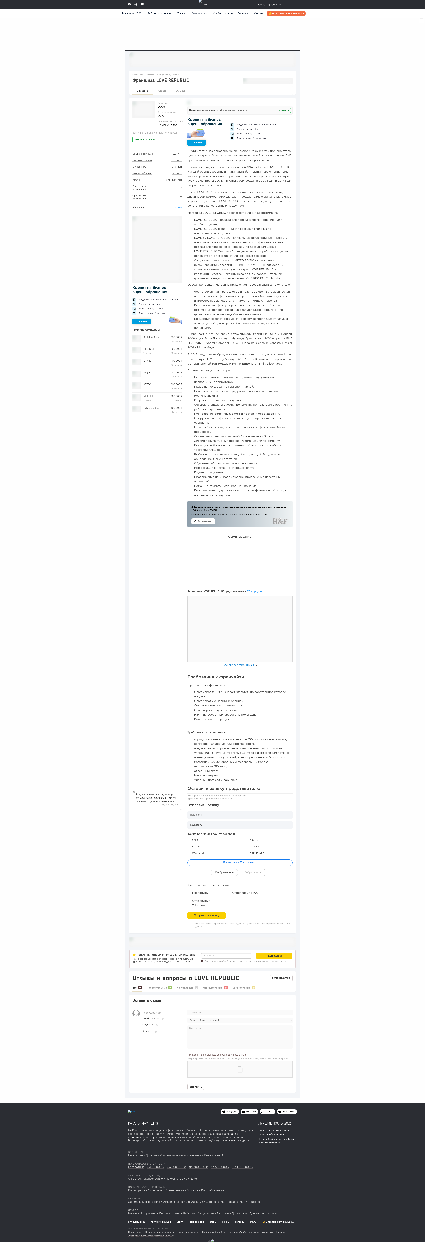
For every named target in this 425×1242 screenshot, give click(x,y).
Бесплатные (136, 1167)
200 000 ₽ (176, 396)
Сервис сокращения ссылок (159, 1232)
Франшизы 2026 (131, 13)
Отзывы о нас (135, 1232)
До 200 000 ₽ (176, 1167)
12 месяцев (176, 167)
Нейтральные (185, 987)
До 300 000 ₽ (198, 1167)
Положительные (157, 987)
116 (181, 188)
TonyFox (147, 373)
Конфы (229, 13)
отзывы (178, 207)
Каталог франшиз (143, 1123)
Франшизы (137, 75)
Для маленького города (144, 1202)
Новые (132, 1213)
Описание (142, 90)
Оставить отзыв (281, 978)
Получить (141, 321)
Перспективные (169, 1213)
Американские (173, 1202)
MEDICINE (149, 349)
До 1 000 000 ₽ (242, 1167)
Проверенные (174, 1190)
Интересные (148, 1213)
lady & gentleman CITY (155, 408)
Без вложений (213, 1155)
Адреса (162, 90)
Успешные (155, 1190)
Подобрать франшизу (268, 5)
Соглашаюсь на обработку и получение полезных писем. (245, 961)
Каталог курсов (239, 1140)
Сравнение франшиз (188, 1232)
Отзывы (180, 90)
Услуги (180, 1222)
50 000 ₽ (177, 173)
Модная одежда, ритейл (168, 75)
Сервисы (243, 13)
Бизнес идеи (199, 13)
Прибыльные (174, 1179)
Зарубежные (194, 1202)
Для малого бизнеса (263, 1213)
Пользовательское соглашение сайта (155, 1229)
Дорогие (151, 1155)
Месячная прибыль (142, 160)
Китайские (253, 1202)
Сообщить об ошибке (213, 1232)
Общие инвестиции (142, 154)
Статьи (258, 13)
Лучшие (191, 1179)
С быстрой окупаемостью (145, 1179)
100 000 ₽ (176, 160)
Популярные (136, 1190)
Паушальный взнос (142, 173)
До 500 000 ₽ (220, 1167)
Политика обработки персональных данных (250, 1232)
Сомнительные (241, 987)
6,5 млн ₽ (177, 154)
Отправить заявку (145, 139)
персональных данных (244, 961)
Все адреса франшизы (238, 665)
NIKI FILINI (149, 396)
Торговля (149, 75)
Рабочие (189, 1213)
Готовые (192, 1190)
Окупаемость (139, 167)
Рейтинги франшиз (159, 13)
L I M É (147, 361)
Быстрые (223, 1213)
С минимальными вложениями (180, 1155)
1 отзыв (147, 353)
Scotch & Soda (151, 337)
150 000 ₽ (176, 337)
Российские (235, 1202)
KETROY (147, 384)
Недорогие (135, 1155)
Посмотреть (204, 521)
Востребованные (212, 1190)
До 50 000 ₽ (155, 1167)
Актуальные (206, 1213)
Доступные (239, 1213)
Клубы (217, 13)
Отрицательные (212, 987)
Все (134, 987)
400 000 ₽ (176, 408)
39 (181, 197)
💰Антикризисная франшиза (286, 13)
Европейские (215, 1202)
